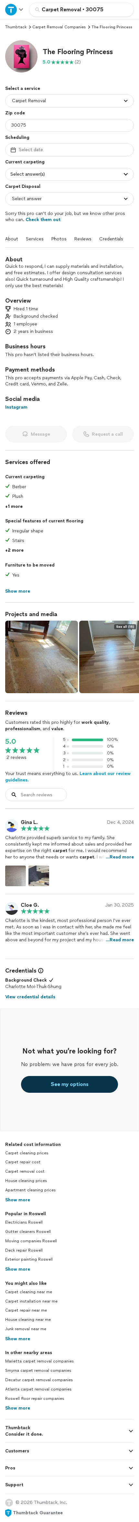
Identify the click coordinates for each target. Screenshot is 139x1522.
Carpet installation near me (31, 1301)
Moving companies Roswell (31, 1241)
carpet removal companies (59, 27)
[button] (21, 56)
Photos (59, 239)
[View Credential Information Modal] (40, 971)
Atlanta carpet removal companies (38, 1389)
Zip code (15, 113)
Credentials (111, 239)
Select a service (22, 88)
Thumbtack (16, 27)
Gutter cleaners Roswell (28, 1231)
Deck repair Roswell (24, 1250)
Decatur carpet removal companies (39, 1380)
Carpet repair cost (22, 1162)
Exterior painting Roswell (29, 1259)
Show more (17, 1200)
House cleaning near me (28, 1319)
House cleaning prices (26, 1180)
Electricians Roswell (24, 1222)
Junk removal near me (25, 1329)
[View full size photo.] (41, 657)
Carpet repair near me (26, 1310)
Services (35, 239)
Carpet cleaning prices (26, 1153)
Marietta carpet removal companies (39, 1361)
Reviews (82, 239)
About (11, 239)
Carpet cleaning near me (28, 1292)
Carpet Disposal (22, 186)
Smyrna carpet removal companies (38, 1370)
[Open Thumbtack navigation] (14, 9)
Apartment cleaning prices (30, 1190)
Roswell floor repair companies (34, 1398)
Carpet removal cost (25, 1171)
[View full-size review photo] (15, 876)
